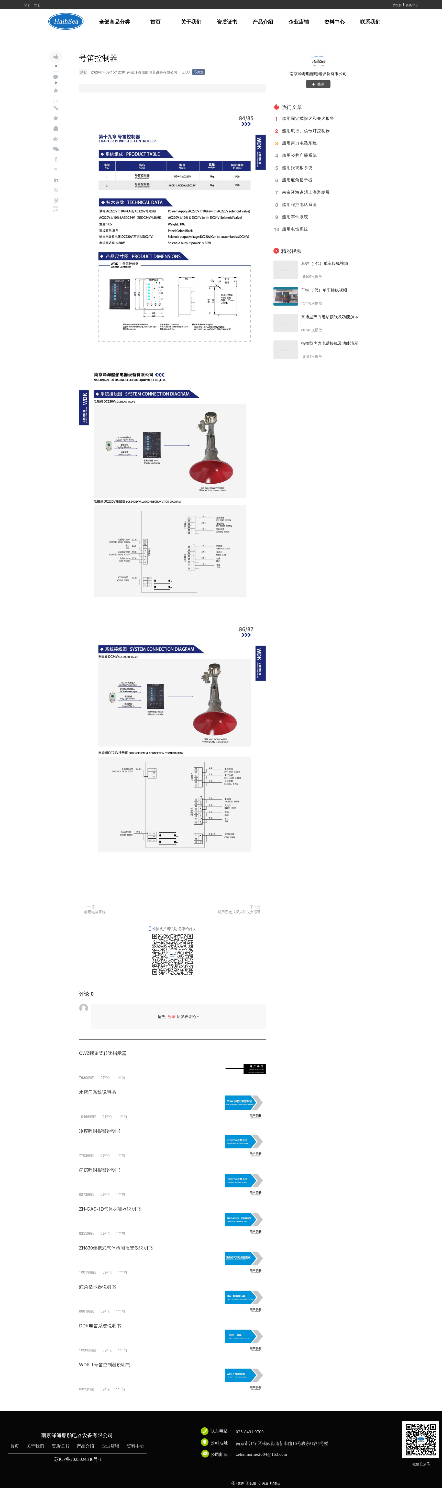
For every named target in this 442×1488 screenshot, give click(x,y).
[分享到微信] (56, 149)
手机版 (397, 5)
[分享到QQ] (56, 128)
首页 (155, 22)
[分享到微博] (56, 139)
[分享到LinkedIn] (56, 180)
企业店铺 (299, 22)
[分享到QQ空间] (56, 118)
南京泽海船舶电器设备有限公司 (318, 73)
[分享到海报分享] (56, 200)
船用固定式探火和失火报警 (239, 911)
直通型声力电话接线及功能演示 (329, 316)
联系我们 (370, 22)
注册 (37, 5)
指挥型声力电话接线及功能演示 (329, 343)
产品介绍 (263, 22)
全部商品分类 (114, 22)
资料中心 (334, 22)
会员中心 (412, 5)
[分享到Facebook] (56, 159)
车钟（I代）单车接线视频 (324, 290)
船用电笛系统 (95, 911)
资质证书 (227, 22)
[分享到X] (56, 169)
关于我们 (191, 22)
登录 (27, 5)
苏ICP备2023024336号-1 (78, 1459)
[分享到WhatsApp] (56, 190)
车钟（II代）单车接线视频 (324, 263)
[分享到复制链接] (56, 108)
